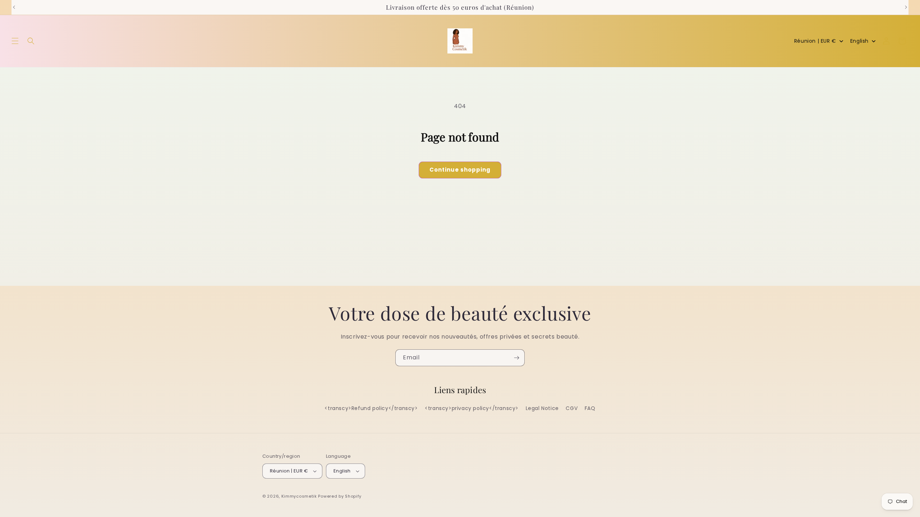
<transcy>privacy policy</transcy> (472, 408)
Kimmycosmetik (299, 496)
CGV (572, 408)
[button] (15, 41)
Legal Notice (542, 408)
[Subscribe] (516, 357)
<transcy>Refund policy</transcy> (371, 408)
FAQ (590, 408)
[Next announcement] (906, 7)
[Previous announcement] (14, 7)
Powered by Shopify (340, 496)
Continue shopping (460, 169)
